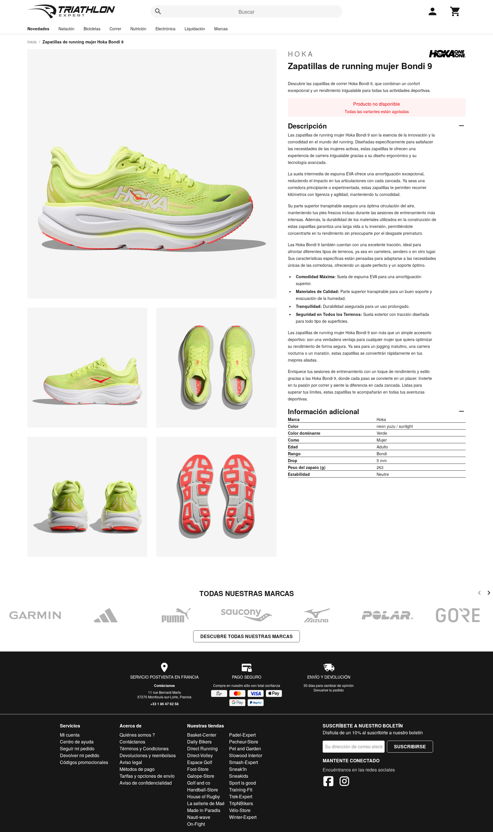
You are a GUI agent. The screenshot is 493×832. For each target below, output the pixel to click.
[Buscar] (158, 11)
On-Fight (196, 824)
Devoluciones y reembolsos (148, 755)
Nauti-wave (198, 817)
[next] (489, 594)
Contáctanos (164, 685)
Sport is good (242, 782)
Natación (66, 28)
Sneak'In (238, 769)
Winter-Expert (242, 817)
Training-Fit (240, 789)
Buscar (246, 11)
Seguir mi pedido (77, 748)
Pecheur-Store (243, 741)
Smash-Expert (243, 762)
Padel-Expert (242, 734)
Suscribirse (410, 746)
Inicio (32, 42)
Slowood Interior (245, 755)
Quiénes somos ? (137, 734)
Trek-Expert (240, 796)
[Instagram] (344, 782)
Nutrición (138, 28)
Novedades (38, 28)
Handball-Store (202, 789)
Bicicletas (92, 28)
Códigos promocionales (84, 762)
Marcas (221, 28)
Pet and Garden (245, 748)
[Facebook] (328, 782)
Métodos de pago (137, 769)
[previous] (479, 594)
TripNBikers (241, 803)
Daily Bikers (199, 741)
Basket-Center (201, 734)
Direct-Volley (200, 755)
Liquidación (195, 28)
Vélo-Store (239, 810)
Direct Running (202, 748)
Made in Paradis (203, 810)
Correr (115, 28)
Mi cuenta (70, 734)
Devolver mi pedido (79, 755)
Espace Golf (199, 762)
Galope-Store (200, 776)
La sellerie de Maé (206, 803)
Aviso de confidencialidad (146, 782)
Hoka (301, 53)
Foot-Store (198, 769)
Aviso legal (131, 762)
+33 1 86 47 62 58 (164, 703)
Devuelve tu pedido (329, 689)
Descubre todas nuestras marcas (246, 636)
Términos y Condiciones (144, 748)
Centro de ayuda (77, 741)
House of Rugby (203, 796)
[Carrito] (455, 11)
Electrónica (165, 28)
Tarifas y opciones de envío (147, 776)
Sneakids (238, 776)
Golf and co (198, 782)
